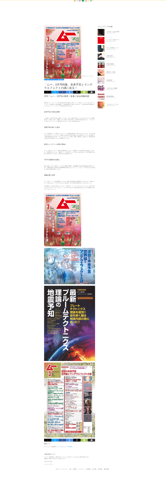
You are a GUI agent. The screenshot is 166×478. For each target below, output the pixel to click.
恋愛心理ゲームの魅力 (110, 72)
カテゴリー (81, 469)
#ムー (46, 79)
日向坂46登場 (109, 80)
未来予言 (70, 446)
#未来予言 (61, 79)
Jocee (57, 469)
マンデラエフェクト (63, 446)
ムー (57, 446)
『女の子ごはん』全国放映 (111, 88)
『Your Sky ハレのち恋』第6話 (112, 31)
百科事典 (100, 469)
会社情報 (94, 469)
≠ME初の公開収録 (110, 63)
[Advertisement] (83, 10)
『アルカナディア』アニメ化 (112, 104)
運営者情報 (106, 469)
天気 (70, 469)
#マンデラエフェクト (53, 79)
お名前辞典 (88, 469)
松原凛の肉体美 (109, 55)
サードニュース (64, 469)
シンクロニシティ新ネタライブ (112, 39)
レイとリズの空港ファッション (112, 47)
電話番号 (75, 469)
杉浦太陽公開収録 (110, 96)
